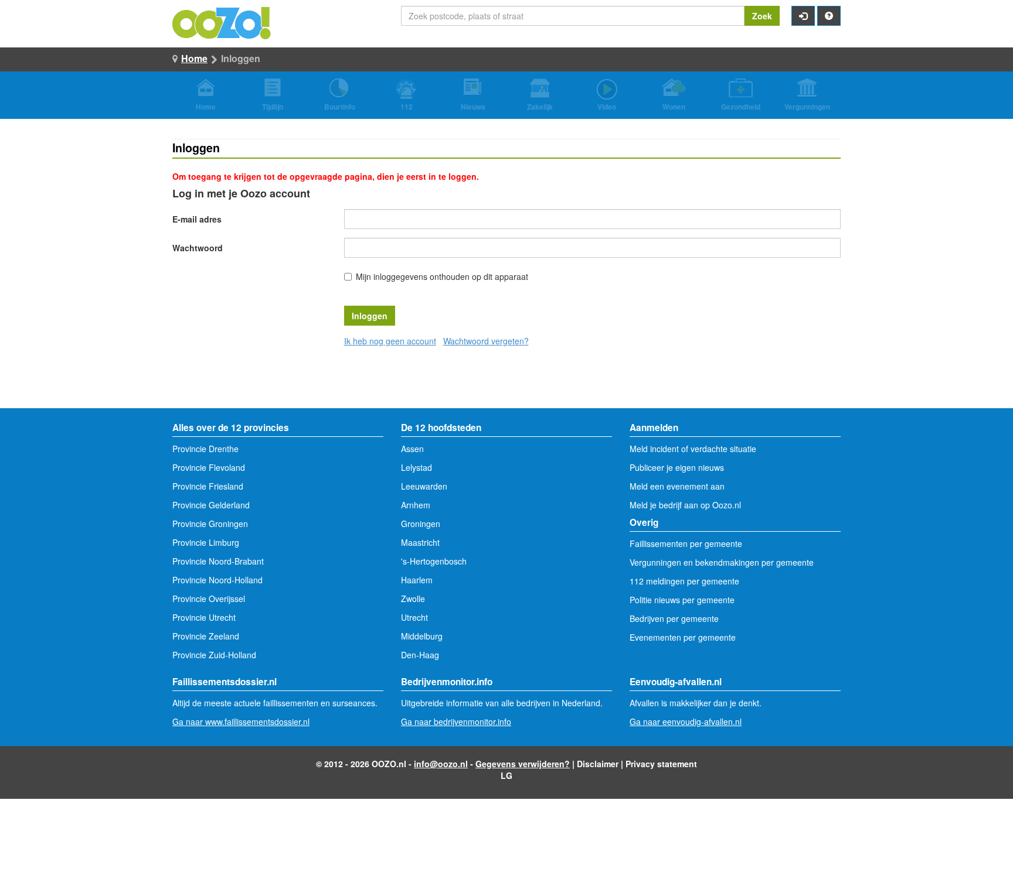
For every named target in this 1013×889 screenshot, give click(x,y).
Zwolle (413, 598)
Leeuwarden (424, 486)
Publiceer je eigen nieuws (677, 467)
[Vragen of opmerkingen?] (829, 16)
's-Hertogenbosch (434, 561)
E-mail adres (197, 219)
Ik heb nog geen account (390, 341)
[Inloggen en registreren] (803, 16)
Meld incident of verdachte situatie (693, 448)
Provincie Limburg (205, 542)
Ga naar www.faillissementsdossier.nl (241, 721)
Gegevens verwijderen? (522, 764)
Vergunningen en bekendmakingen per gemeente (722, 562)
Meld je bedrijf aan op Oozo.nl (685, 505)
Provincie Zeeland (205, 636)
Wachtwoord (197, 248)
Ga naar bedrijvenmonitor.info (456, 721)
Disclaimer (597, 764)
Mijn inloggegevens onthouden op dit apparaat (442, 276)
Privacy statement (661, 764)
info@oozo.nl (441, 764)
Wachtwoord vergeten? (486, 341)
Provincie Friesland (207, 486)
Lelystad (416, 467)
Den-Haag (420, 655)
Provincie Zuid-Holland (214, 655)
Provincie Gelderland (211, 505)
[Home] (222, 22)
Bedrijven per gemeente (674, 618)
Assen (412, 448)
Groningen (420, 523)
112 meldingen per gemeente (684, 581)
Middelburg (422, 636)
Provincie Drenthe (205, 448)
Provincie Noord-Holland (217, 580)
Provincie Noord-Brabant (218, 561)
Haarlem (417, 580)
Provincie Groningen (210, 523)
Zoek (762, 16)
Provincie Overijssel (208, 598)
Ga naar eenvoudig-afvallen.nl (686, 721)
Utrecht (414, 617)
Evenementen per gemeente (683, 637)
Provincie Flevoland (208, 467)
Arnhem (415, 505)
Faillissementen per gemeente (686, 543)
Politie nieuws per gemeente (682, 600)
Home (194, 58)
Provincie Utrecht (204, 617)
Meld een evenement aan (677, 486)
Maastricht (420, 542)
